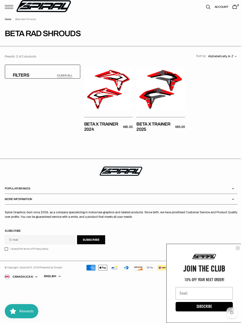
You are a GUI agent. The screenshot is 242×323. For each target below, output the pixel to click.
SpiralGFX (25, 266)
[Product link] (107, 88)
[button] (10, 7)
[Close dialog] (234, 248)
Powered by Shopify (51, 266)
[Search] (204, 7)
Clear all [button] (64, 75)
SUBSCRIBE (200, 306)
